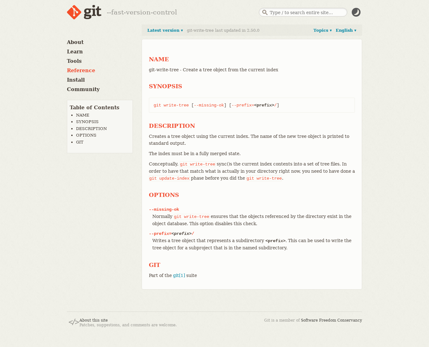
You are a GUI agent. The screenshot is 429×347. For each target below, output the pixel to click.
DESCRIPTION (91, 128)
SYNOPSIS (87, 121)
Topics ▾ (322, 30)
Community (83, 89)
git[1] (179, 275)
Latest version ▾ (165, 30)
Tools (74, 61)
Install (76, 80)
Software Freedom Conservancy (331, 320)
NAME (82, 115)
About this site (93, 320)
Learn (75, 52)
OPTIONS (86, 135)
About (75, 42)
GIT (80, 142)
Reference (81, 70)
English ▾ (346, 30)
